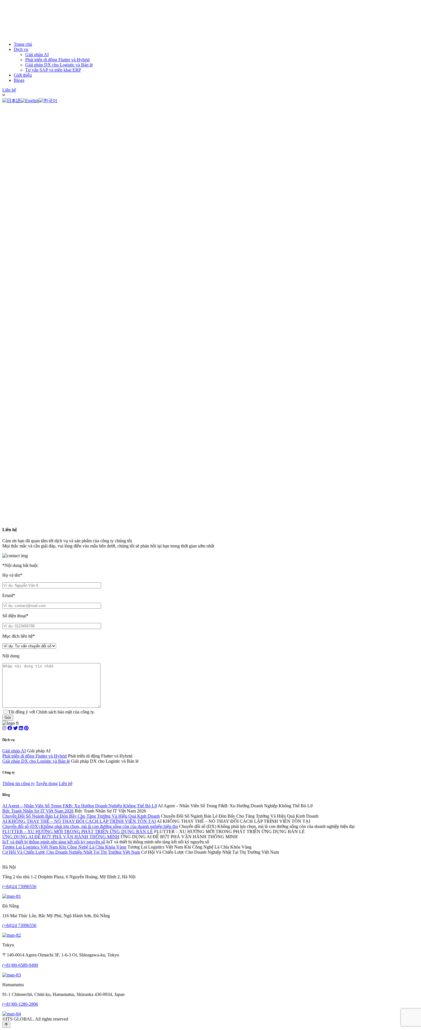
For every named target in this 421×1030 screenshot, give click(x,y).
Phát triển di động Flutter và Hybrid (57, 59)
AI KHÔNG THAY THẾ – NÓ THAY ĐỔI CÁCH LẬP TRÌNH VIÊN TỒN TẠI (79, 821)
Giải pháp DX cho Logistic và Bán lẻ (59, 64)
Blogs (19, 80)
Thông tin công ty (18, 783)
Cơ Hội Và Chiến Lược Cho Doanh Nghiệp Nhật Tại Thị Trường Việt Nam (71, 852)
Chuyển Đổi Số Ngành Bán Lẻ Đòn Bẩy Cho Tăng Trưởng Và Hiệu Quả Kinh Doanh (81, 816)
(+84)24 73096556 (19, 886)
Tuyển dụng (47, 783)
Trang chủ (23, 44)
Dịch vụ (21, 49)
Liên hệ (9, 90)
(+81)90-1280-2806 (20, 1004)
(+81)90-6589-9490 (20, 965)
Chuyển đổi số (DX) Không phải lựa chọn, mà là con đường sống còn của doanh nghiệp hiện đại (90, 826)
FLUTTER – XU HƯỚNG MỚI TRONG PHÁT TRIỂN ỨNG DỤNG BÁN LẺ (77, 831)
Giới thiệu (23, 75)
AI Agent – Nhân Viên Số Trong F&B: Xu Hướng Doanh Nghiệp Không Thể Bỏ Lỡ (79, 805)
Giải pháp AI (37, 54)
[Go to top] (6, 1025)
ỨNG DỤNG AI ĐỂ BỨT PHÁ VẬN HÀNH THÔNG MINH (60, 836)
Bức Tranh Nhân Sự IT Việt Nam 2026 (38, 810)
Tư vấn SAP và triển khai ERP (53, 70)
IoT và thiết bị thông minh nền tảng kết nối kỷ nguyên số (53, 841)
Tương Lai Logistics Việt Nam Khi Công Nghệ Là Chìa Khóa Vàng (64, 847)
